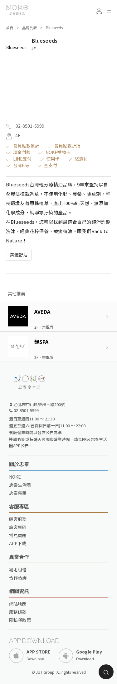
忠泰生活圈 (20, 485)
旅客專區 (18, 527)
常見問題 (18, 535)
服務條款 (18, 612)
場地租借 (18, 569)
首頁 (9, 27)
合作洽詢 (18, 577)
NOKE (15, 477)
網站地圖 (18, 604)
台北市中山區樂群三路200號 (39, 404)
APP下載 (17, 543)
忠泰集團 (18, 493)
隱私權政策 (20, 620)
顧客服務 (18, 519)
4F (17, 135)
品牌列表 (29, 27)
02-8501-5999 (29, 126)
